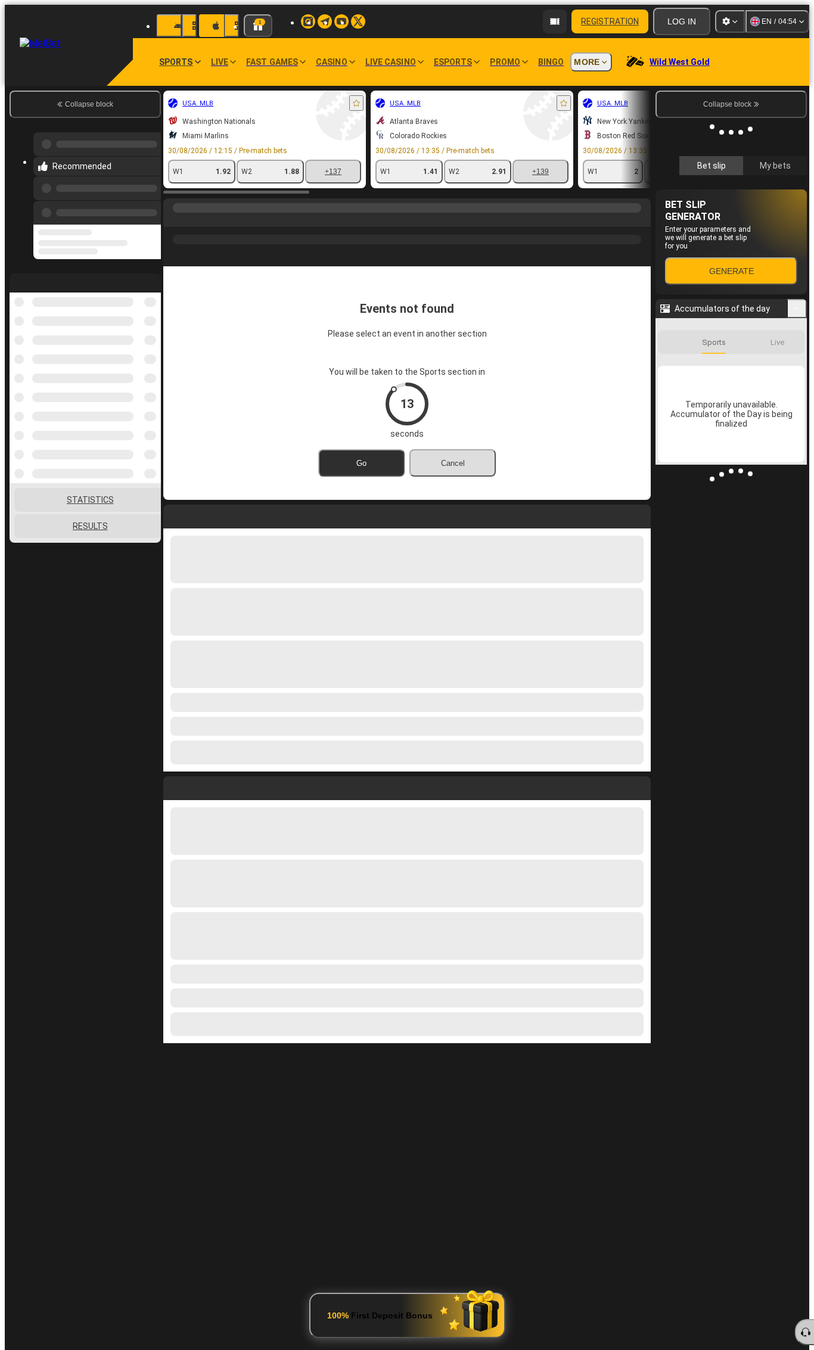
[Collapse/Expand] (797, 308)
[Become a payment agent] (555, 21)
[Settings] (730, 21)
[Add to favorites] (356, 103)
